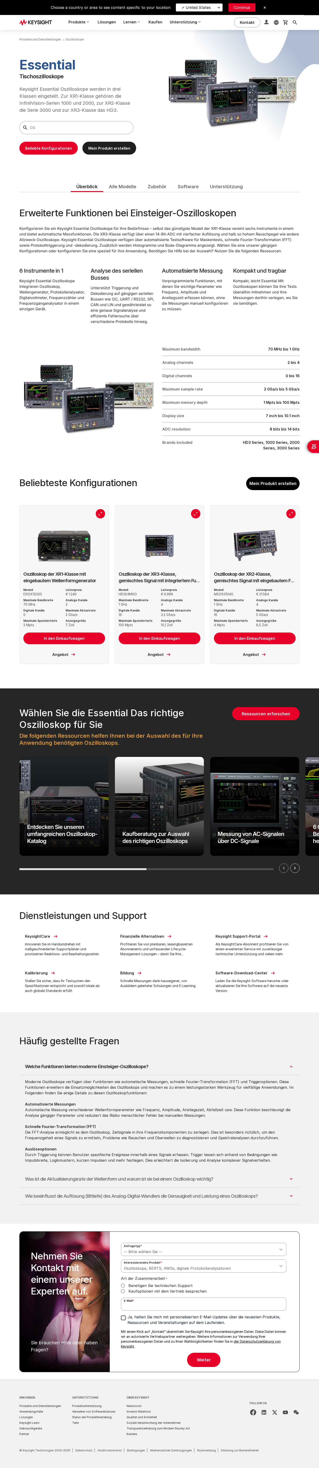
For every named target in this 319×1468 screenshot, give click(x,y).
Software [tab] (188, 186)
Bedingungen (136, 1450)
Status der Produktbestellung (92, 1417)
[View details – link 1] (37, 22)
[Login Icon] (267, 22)
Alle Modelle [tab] (122, 186)
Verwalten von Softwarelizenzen (93, 1411)
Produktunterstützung (87, 1406)
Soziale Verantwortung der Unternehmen (154, 1423)
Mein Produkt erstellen (273, 483)
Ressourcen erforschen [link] (266, 713)
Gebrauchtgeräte (30, 1428)
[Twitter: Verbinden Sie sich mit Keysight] (274, 1412)
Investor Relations (139, 1411)
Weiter (295, 868)
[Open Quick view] (100, 513)
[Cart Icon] (285, 22)
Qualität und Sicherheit (142, 1417)
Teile (75, 1423)
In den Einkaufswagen (64, 638)
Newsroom (134, 1406)
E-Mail (129, 1300)
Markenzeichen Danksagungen (171, 1450)
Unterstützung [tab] (226, 186)
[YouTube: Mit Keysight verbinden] (285, 1412)
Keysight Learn (29, 1423)
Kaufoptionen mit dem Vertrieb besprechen (167, 1291)
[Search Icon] (295, 22)
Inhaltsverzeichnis (110, 1450)
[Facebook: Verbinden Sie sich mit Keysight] (253, 1412)
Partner (24, 1434)
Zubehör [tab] (157, 186)
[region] (159, 791)
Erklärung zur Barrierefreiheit (240, 1450)
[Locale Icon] (276, 22)
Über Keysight (138, 1397)
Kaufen (155, 22)
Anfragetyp (133, 1246)
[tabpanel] (159, 785)
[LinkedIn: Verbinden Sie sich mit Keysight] (263, 1412)
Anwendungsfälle (31, 1411)
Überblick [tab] (87, 186)
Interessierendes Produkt (143, 1262)
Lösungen (107, 22)
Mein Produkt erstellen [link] (109, 148)
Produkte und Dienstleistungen (40, 1406)
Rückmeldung (206, 1450)
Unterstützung (85, 1397)
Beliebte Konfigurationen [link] (48, 148)
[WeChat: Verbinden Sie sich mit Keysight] (296, 1412)
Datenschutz (83, 1450)
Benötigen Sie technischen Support (160, 1285)
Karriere (132, 1434)
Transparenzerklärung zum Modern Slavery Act (158, 1428)
